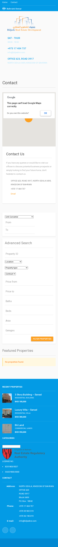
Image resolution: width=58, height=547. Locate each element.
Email (13, 194)
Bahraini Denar (12, 9)
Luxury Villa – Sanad (26, 409)
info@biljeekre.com (28, 521)
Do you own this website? (18, 113)
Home (4, 2)
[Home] (25, 28)
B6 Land (19, 425)
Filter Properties (42, 339)
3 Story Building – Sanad (28, 394)
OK (45, 113)
